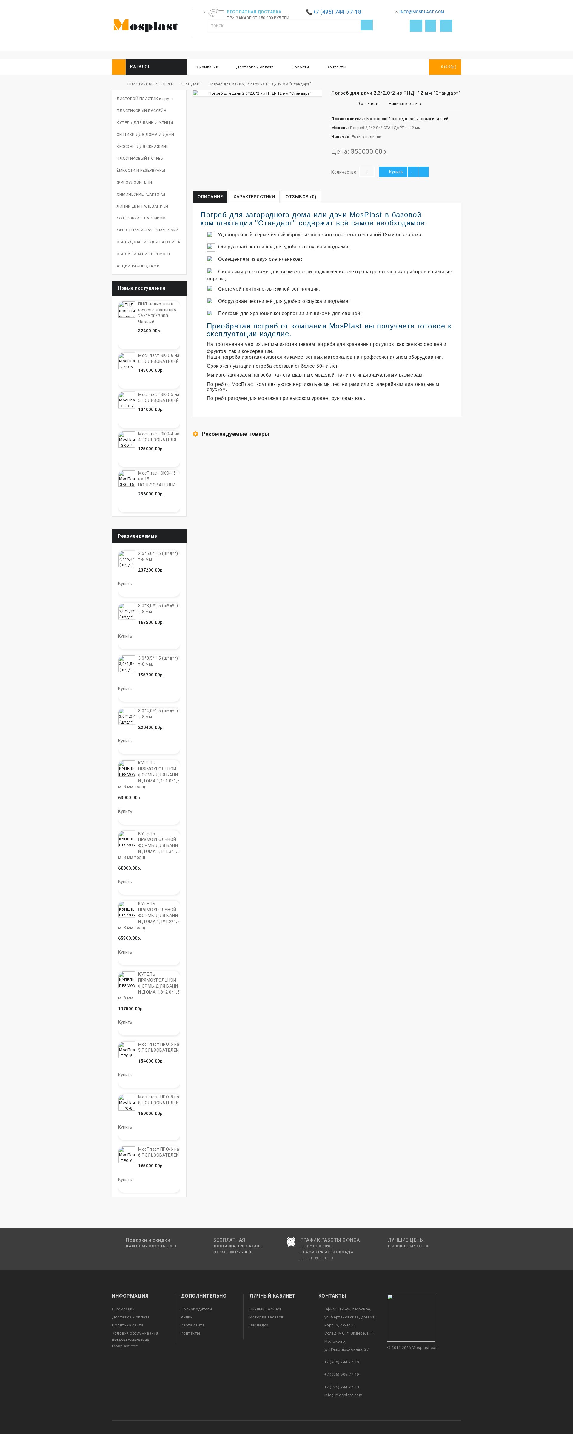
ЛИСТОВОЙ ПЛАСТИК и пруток (146, 98)
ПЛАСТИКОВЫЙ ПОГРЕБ (150, 84)
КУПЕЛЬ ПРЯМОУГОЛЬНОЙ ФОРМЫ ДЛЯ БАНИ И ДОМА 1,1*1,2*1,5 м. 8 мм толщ (149, 915)
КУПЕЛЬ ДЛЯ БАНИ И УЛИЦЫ (145, 122)
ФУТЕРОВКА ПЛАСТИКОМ (141, 218)
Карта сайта (193, 1325)
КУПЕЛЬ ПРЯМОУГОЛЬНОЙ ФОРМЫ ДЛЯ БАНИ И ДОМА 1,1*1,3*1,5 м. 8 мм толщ (149, 845)
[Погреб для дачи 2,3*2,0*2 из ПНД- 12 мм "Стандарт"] (257, 93)
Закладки (258, 1325)
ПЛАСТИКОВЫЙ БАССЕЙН (142, 110)
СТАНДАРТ (191, 84)
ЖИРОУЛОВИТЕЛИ (134, 182)
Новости (300, 67)
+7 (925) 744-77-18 (341, 1387)
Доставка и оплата (255, 67)
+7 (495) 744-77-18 (341, 1362)
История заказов (266, 1317)
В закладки (413, 172)
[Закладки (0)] (430, 25)
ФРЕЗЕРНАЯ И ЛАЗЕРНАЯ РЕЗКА (148, 230)
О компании (206, 67)
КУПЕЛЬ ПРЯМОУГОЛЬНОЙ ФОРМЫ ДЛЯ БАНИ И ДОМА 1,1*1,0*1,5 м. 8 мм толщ (149, 775)
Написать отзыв (404, 103)
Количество (343, 172)
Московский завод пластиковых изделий (407, 118)
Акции (187, 1317)
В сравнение (423, 172)
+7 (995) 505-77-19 (341, 1374)
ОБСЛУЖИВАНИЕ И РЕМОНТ (144, 254)
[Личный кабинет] (416, 25)
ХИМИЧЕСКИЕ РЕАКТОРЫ (141, 194)
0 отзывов (368, 103)
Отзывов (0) (301, 196)
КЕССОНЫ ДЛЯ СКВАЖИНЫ (143, 146)
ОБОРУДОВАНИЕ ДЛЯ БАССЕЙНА (149, 242)
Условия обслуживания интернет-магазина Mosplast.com (135, 1339)
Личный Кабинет (265, 1309)
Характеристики (254, 196)
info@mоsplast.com (343, 1395)
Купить (396, 171)
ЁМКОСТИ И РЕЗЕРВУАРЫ (141, 170)
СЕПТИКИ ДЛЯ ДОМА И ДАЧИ (145, 134)
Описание (210, 196)
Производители (196, 1309)
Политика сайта (127, 1325)
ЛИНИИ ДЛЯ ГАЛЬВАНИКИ (142, 206)
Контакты (336, 67)
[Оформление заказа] (446, 25)
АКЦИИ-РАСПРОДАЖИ (138, 266)
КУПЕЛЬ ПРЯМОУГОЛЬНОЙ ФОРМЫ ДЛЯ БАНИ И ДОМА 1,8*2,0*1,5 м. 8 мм (149, 986)
